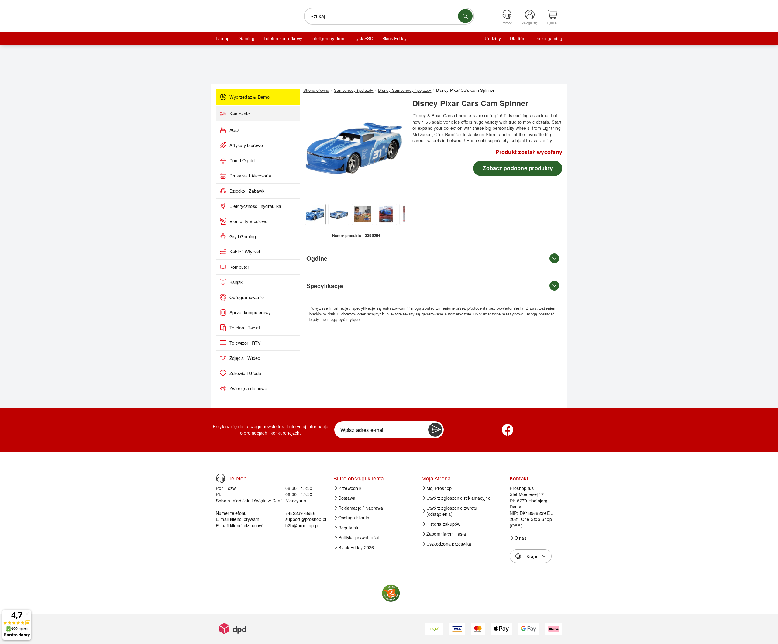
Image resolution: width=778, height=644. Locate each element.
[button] (354, 148)
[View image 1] (315, 214)
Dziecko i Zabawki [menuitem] (247, 191)
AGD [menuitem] (234, 130)
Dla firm (517, 38)
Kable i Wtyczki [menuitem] (244, 252)
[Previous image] (312, 150)
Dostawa (347, 498)
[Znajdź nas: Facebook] (507, 430)
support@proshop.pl (305, 519)
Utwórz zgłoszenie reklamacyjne (458, 498)
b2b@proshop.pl (301, 525)
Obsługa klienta (354, 518)
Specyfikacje (324, 285)
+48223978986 (300, 513)
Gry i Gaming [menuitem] (242, 236)
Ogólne (316, 258)
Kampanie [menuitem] (239, 114)
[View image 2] (338, 214)
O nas (520, 538)
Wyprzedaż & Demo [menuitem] (249, 97)
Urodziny (492, 38)
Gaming (246, 38)
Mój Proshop (439, 488)
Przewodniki (350, 488)
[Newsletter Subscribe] (435, 430)
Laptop (222, 38)
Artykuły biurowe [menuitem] (246, 145)
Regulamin (349, 528)
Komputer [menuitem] (239, 267)
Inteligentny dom (327, 38)
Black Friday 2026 (356, 547)
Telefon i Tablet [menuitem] (244, 328)
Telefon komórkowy (282, 38)
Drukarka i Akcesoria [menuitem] (250, 176)
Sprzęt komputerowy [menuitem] (249, 312)
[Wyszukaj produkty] (465, 16)
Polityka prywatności (358, 537)
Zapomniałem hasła (446, 534)
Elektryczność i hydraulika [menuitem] (255, 206)
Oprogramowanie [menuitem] (246, 297)
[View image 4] (386, 214)
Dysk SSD (363, 38)
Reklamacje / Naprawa (360, 508)
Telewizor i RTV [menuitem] (245, 343)
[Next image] (396, 150)
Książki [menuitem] (236, 282)
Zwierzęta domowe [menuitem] (248, 388)
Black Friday (394, 38)
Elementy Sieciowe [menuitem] (248, 221)
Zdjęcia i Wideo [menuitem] (244, 358)
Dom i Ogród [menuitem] (242, 160)
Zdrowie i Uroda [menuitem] (245, 373)
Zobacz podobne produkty (518, 168)
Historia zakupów (443, 524)
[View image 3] (362, 214)
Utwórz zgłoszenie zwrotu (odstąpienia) (451, 511)
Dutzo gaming (548, 38)
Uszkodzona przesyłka (448, 544)
